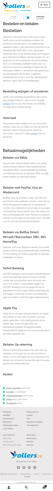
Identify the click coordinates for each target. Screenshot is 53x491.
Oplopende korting (14, 396)
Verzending (31, 435)
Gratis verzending (13, 388)
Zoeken (26, 487)
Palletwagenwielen (10, 425)
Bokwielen (7, 422)
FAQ (28, 419)
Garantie (29, 441)
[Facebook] (18, 468)
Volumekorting (32, 425)
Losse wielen (8, 429)
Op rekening (11, 403)
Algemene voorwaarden (8, 474)
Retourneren (31, 438)
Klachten (29, 445)
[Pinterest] (29, 468)
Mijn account (9, 487)
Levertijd (10, 392)
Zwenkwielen (8, 419)
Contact (29, 415)
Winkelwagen (40, 485)
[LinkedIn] (34, 468)
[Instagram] (24, 468)
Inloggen (27, 476)
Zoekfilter (7, 415)
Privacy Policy (25, 474)
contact (6, 103)
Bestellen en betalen (34, 422)
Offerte (9, 399)
